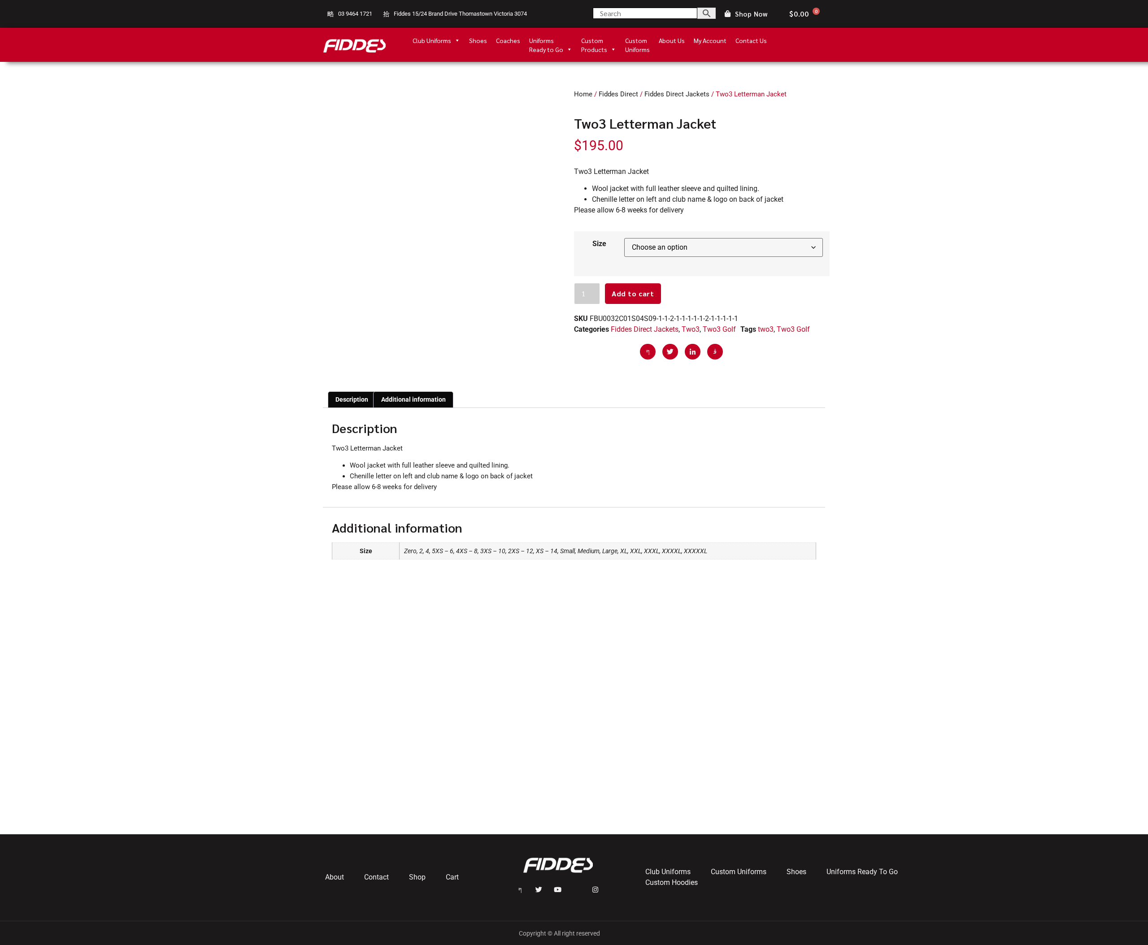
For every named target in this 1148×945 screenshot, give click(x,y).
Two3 (691, 329)
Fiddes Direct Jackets (676, 94)
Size (599, 243)
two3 (766, 329)
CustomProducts (594, 40)
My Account (710, 40)
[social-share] (648, 352)
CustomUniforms (637, 40)
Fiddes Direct (618, 94)
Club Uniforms (432, 40)
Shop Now (751, 14)
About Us (672, 40)
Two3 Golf (719, 329)
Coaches (508, 40)
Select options (363, 794)
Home (583, 94)
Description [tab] (351, 399)
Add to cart (633, 293)
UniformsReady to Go (546, 40)
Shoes (478, 40)
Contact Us (751, 40)
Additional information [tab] (413, 399)
